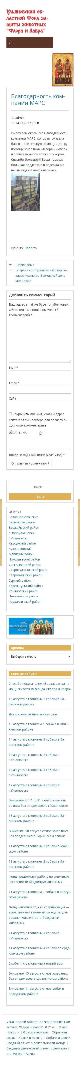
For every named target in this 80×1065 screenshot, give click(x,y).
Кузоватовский (20, 549)
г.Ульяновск (18, 538)
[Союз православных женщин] (31, 633)
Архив (30, 1053)
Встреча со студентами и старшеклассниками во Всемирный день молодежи (41, 275)
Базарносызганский (23, 517)
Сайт (12, 398)
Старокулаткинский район (28, 570)
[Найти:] (40, 487)
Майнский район (21, 554)
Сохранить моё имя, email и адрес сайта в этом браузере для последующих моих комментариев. (37, 419)
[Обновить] (40, 432)
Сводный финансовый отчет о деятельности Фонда (38, 1051)
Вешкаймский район (24, 527)
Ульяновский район (23, 591)
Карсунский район (22, 543)
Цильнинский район (23, 596)
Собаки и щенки (58, 1037)
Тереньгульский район (26, 586)
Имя (13, 367)
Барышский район (22, 522)
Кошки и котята (30, 1037)
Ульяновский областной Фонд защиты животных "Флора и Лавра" (27, 21)
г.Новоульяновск (21, 533)
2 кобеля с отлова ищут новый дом (36, 963)
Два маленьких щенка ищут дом (33, 714)
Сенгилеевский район (25, 565)
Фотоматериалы (35, 1032)
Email (14, 383)
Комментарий (20, 315)
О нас (63, 1027)
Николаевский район (24, 559)
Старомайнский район (25, 575)
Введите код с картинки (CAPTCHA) (35, 454)
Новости (31, 248)
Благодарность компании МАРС (38, 99)
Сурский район (20, 580)
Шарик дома (25, 265)
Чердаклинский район (25, 601)
